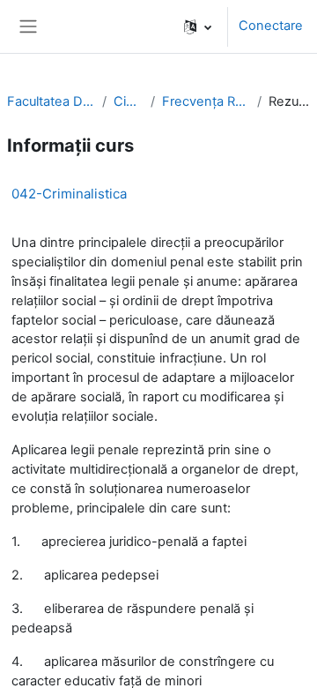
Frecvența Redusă (206, 101)
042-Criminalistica (69, 193)
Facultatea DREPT (51, 101)
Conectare (271, 26)
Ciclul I (129, 101)
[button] (198, 26)
